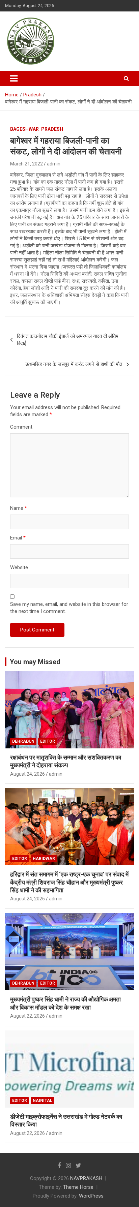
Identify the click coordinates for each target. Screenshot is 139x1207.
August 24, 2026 (27, 774)
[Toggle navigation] (14, 78)
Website (19, 567)
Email (18, 538)
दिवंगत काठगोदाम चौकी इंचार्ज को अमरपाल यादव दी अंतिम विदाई (67, 339)
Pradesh (52, 129)
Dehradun (23, 741)
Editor (47, 741)
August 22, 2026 (27, 1016)
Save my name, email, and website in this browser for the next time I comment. (69, 607)
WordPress (91, 1196)
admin (53, 163)
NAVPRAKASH (86, 1178)
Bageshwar (24, 129)
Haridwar (44, 858)
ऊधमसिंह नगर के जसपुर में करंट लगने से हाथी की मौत (73, 364)
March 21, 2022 (26, 163)
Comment (21, 427)
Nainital (42, 1100)
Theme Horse (78, 1187)
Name (18, 508)
